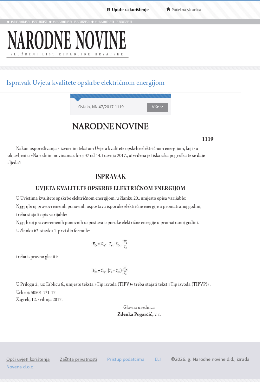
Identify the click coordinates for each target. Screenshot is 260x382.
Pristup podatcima (126, 359)
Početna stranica (186, 10)
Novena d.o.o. (20, 367)
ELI (158, 359)
